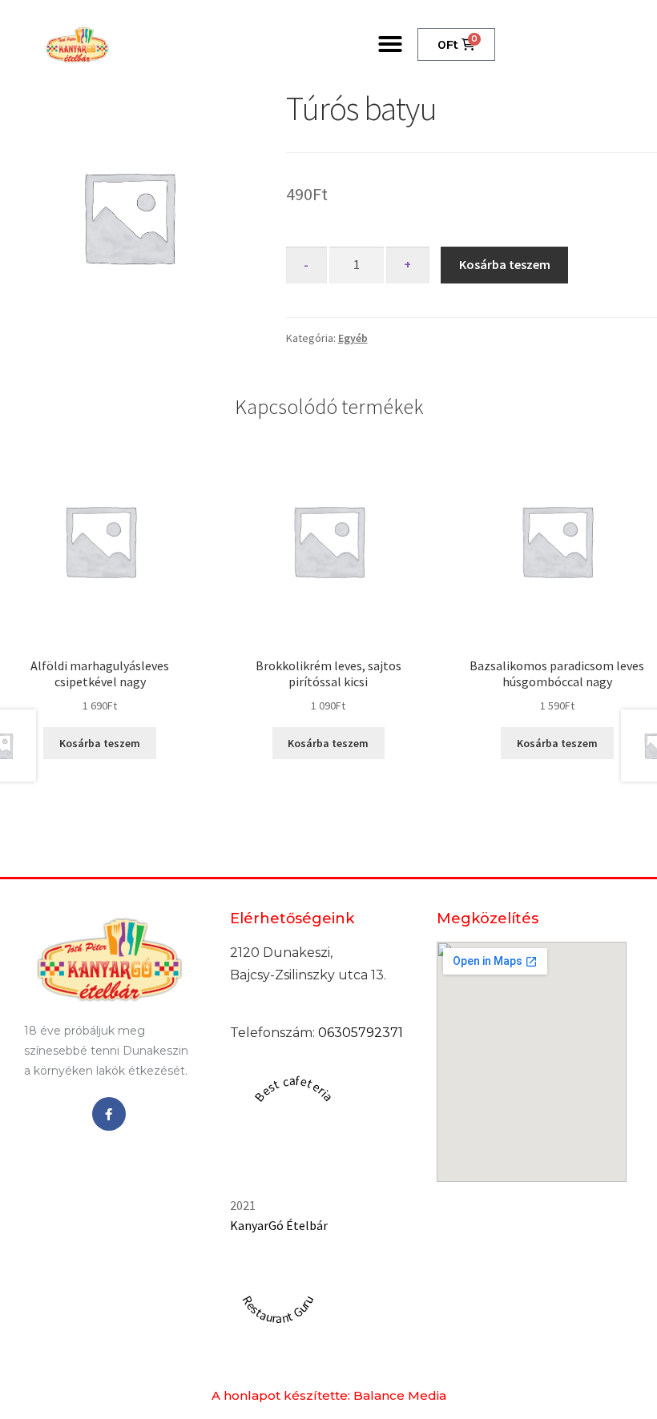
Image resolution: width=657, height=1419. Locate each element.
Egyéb (353, 338)
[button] (390, 44)
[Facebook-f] (109, 1114)
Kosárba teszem (504, 264)
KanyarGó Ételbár (279, 1225)
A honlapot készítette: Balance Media (329, 1395)
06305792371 (360, 1032)
